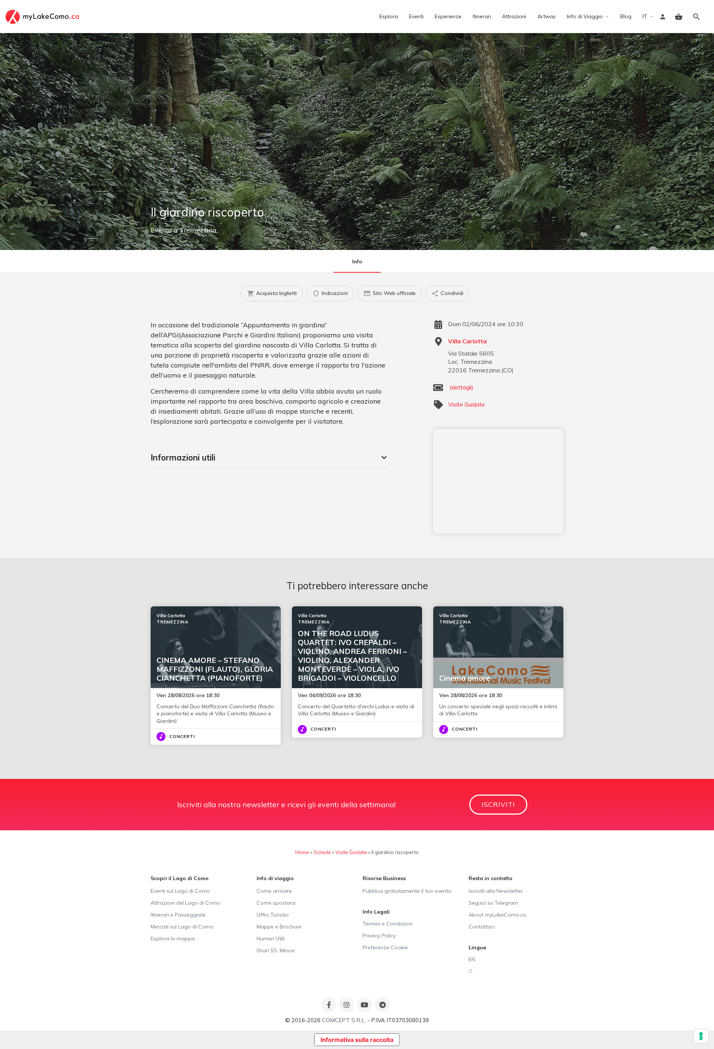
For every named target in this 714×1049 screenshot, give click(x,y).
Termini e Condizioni (387, 923)
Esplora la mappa (173, 938)
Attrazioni (514, 16)
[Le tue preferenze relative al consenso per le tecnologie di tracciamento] (701, 1036)
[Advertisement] (498, 481)
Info (357, 261)
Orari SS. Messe (276, 950)
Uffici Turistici (273, 914)
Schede (322, 852)
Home (302, 852)
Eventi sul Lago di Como (180, 891)
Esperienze (448, 16)
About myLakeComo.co (497, 914)
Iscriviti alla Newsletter (496, 891)
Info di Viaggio (585, 16)
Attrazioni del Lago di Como (186, 902)
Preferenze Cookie (385, 947)
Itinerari (482, 16)
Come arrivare (274, 891)
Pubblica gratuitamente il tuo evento (407, 891)
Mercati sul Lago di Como (182, 926)
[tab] (269, 457)
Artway (546, 16)
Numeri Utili (270, 938)
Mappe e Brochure (279, 926)
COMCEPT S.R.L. (344, 1020)
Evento (161, 230)
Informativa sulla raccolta (357, 1039)
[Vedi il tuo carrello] (679, 17)
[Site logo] (43, 16)
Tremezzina (198, 230)
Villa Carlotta (467, 341)
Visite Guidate (466, 404)
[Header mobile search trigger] (696, 16)
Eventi (416, 16)
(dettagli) (461, 387)
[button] (269, 457)
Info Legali (376, 911)
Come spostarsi (276, 902)
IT (645, 16)
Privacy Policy (379, 935)
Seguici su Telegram (493, 902)
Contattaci (482, 926)
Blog (625, 16)
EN (472, 959)
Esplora (388, 16)
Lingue (477, 947)
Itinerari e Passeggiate (178, 914)
